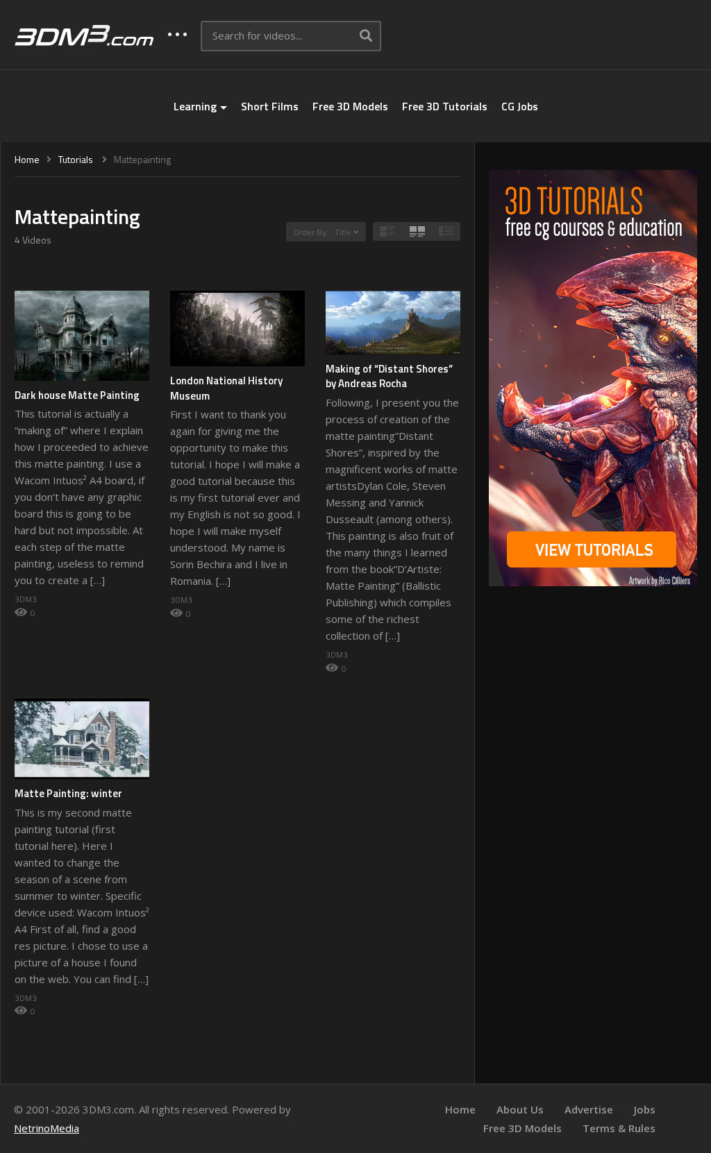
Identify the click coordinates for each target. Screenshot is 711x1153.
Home (460, 1109)
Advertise (588, 1109)
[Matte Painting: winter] (82, 739)
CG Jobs (519, 106)
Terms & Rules (619, 1128)
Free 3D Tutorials (444, 106)
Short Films (270, 106)
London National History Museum (226, 388)
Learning (195, 106)
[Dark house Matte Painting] (82, 336)
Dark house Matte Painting (77, 395)
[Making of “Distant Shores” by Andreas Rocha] (393, 323)
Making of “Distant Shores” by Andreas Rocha (389, 376)
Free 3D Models (350, 106)
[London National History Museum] (237, 328)
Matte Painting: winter (68, 793)
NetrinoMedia (46, 1128)
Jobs (644, 1109)
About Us (520, 1109)
